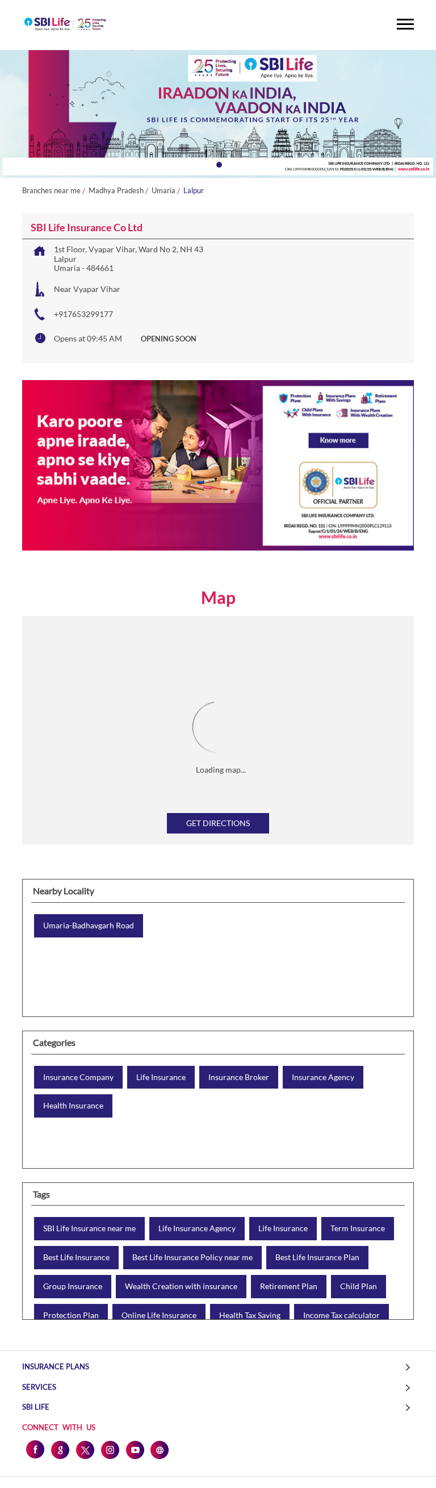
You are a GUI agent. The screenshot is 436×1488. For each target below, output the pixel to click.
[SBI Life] (65, 25)
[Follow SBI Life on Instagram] (109, 1449)
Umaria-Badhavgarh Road (88, 925)
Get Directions (218, 823)
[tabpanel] (218, 114)
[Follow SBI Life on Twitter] (84, 1449)
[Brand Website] (159, 1449)
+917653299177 (83, 314)
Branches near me (51, 190)
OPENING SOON (168, 338)
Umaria (163, 190)
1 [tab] (218, 163)
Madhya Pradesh (116, 190)
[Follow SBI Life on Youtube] (134, 1449)
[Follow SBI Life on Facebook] (34, 1449)
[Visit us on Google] (59, 1449)
